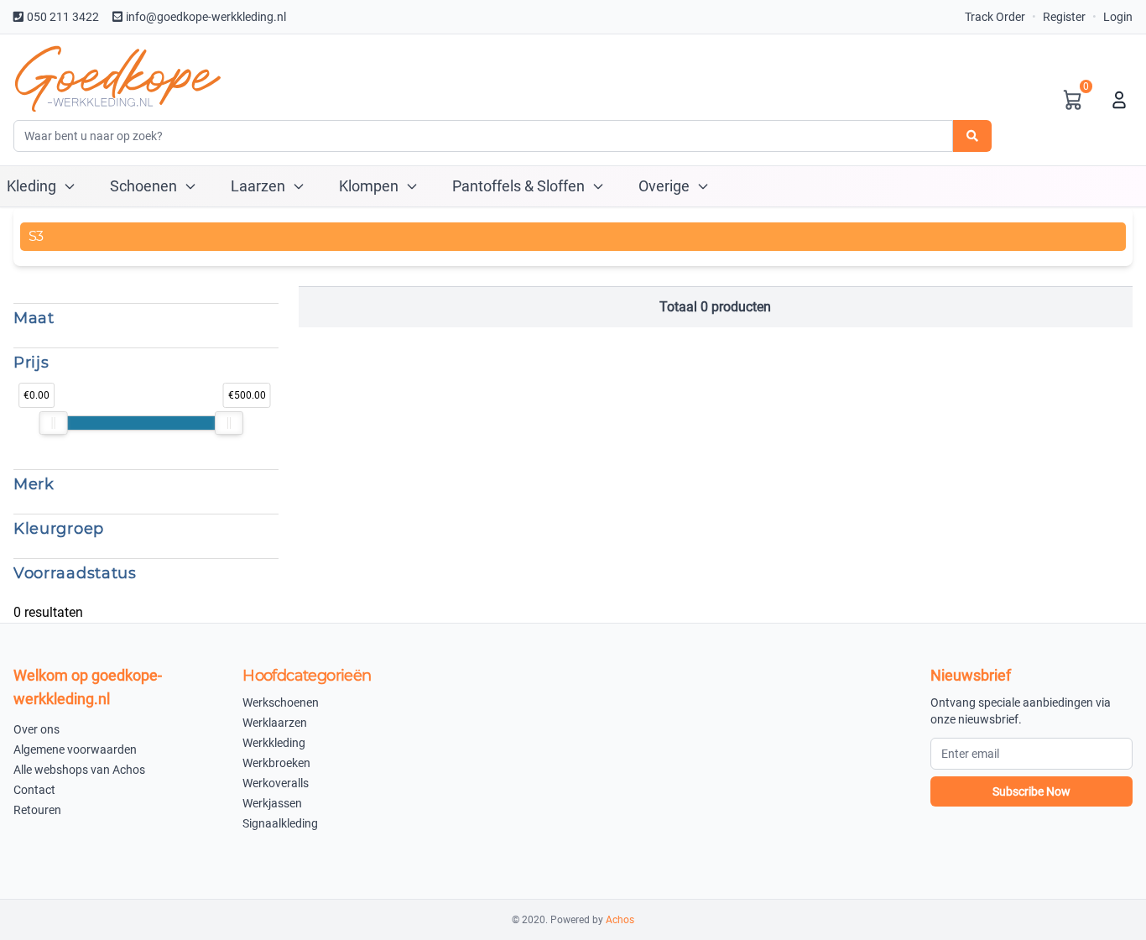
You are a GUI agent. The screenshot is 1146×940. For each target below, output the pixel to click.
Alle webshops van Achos (79, 769)
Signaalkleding (280, 823)
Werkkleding (273, 742)
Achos (620, 920)
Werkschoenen (280, 702)
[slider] (53, 423)
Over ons (36, 729)
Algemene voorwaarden (75, 749)
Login (1118, 17)
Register (1064, 17)
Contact (34, 789)
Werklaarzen (274, 722)
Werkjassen (272, 803)
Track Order (995, 17)
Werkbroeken (276, 763)
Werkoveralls (275, 783)
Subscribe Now (1031, 791)
